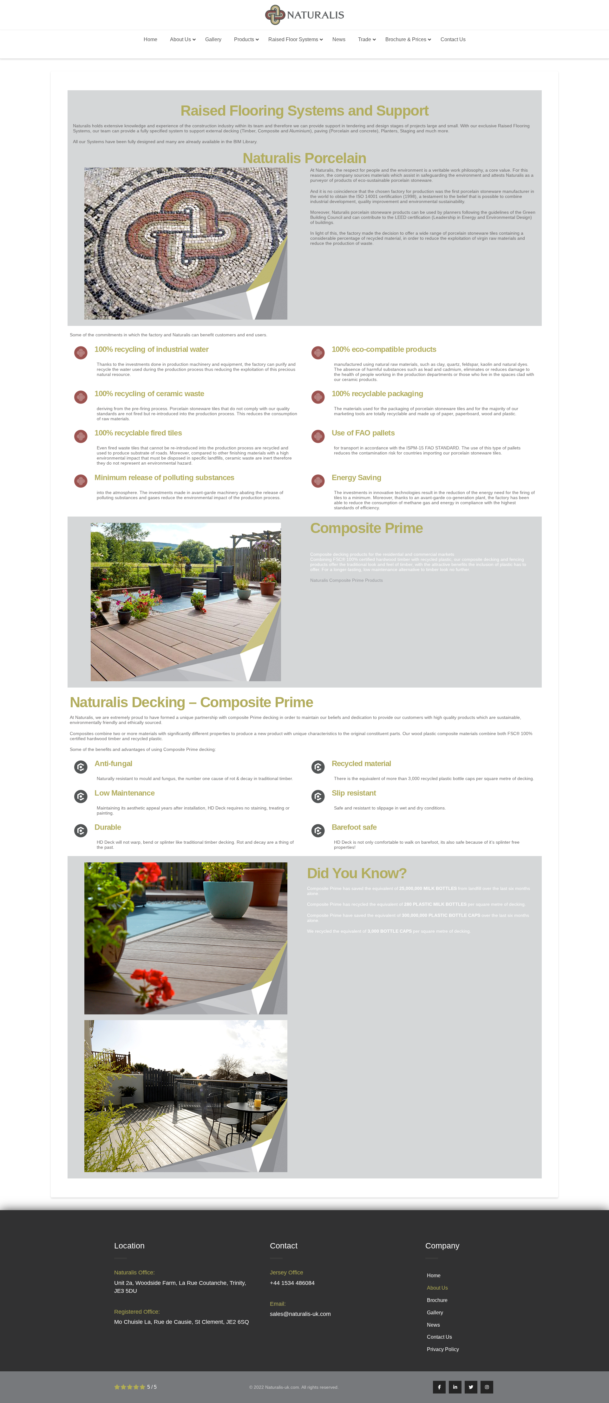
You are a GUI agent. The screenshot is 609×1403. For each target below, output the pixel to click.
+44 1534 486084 (292, 1283)
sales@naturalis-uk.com (300, 1314)
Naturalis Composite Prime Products (346, 580)
